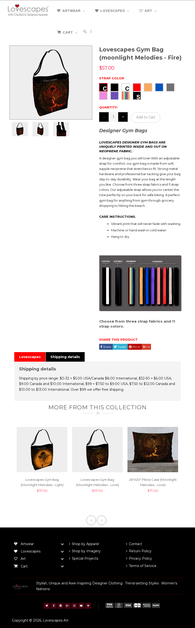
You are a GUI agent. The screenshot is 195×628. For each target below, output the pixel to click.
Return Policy (140, 551)
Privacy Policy (140, 558)
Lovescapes (30, 357)
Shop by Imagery (86, 551)
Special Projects (85, 558)
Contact (135, 544)
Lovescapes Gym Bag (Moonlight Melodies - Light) (42, 482)
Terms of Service (142, 566)
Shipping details (65, 357)
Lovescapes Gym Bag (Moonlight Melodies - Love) (97, 482)
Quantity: (108, 107)
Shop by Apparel (85, 544)
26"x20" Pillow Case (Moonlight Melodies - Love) (153, 482)
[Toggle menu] (62, 544)
